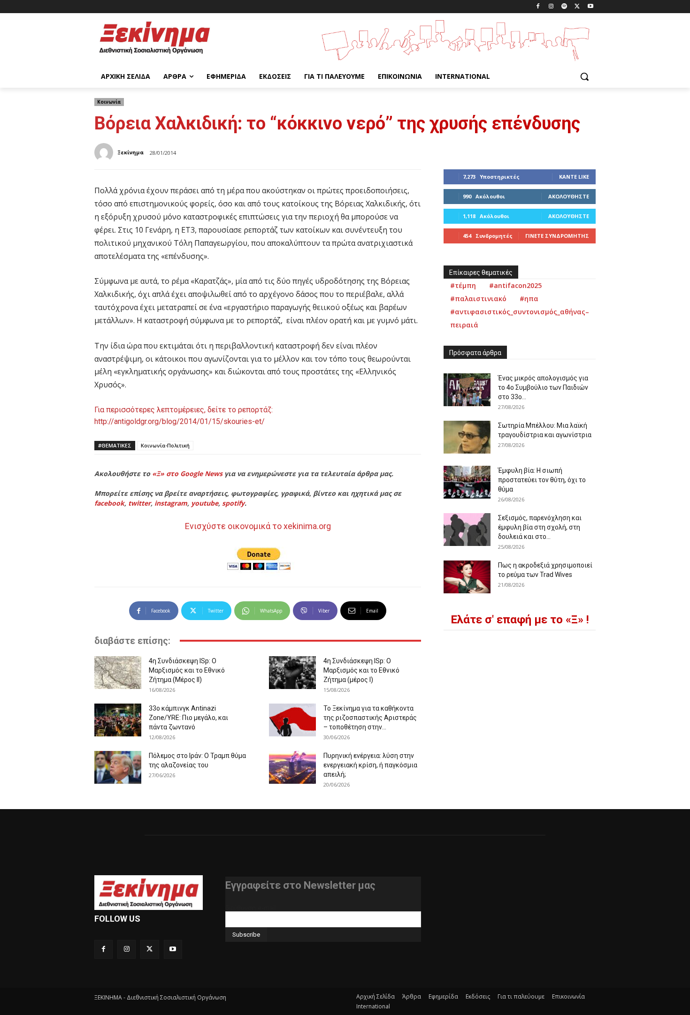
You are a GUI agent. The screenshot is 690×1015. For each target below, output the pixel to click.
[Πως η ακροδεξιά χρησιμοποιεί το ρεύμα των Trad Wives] (467, 577)
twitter (139, 503)
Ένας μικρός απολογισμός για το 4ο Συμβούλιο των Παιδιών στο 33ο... (543, 387)
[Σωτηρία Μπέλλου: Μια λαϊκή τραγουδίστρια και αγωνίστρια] (467, 437)
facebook (109, 503)
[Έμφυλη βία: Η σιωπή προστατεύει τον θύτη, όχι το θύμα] (467, 482)
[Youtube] (590, 6)
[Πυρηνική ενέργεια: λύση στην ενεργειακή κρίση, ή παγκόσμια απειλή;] (292, 767)
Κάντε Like (574, 176)
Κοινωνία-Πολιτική (165, 445)
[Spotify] (564, 6)
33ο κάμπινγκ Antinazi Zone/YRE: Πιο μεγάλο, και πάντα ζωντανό (188, 717)
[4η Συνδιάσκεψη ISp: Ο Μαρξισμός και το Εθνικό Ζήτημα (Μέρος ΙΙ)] (117, 672)
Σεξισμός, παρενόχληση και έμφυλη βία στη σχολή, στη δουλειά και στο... (540, 527)
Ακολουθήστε (568, 196)
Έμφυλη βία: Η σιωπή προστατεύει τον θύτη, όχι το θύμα (542, 480)
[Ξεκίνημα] (105, 152)
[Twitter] (577, 6)
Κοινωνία (109, 101)
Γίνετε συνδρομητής (557, 235)
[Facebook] (538, 6)
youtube (204, 503)
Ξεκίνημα (130, 152)
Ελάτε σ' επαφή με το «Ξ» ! (520, 619)
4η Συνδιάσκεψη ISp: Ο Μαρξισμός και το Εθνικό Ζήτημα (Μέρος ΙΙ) (187, 670)
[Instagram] (551, 6)
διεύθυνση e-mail (250, 907)
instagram (170, 503)
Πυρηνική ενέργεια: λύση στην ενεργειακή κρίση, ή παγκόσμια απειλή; (370, 765)
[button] (584, 76)
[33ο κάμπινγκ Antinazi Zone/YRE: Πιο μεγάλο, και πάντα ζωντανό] (117, 720)
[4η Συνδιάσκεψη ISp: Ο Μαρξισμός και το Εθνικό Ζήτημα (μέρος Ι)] (292, 672)
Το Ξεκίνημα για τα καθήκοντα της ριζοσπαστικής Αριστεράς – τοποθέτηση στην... (370, 717)
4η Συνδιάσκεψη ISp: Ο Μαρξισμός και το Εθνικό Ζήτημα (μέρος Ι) (361, 670)
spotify (233, 503)
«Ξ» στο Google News (187, 473)
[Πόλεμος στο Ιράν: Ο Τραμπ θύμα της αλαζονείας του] (117, 767)
